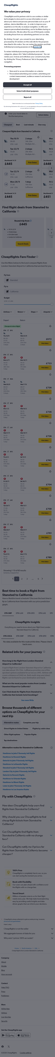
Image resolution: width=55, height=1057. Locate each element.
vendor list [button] (37, 47)
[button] (27, 84)
